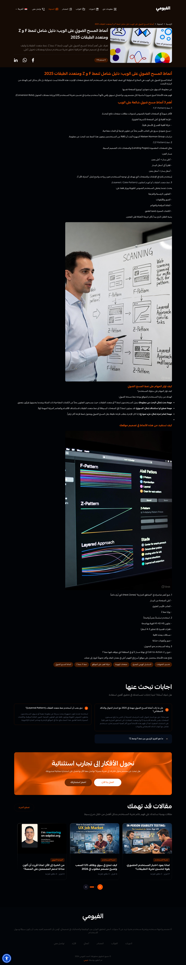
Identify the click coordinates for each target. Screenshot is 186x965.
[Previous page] (86, 887)
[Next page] (100, 887)
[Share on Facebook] (33, 60)
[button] (7, 958)
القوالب (114, 943)
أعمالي (86, 943)
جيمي (86, 960)
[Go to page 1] (92, 887)
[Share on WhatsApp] (25, 60)
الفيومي (163, 8)
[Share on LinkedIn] (16, 60)
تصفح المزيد (24, 807)
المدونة (160, 24)
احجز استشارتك (78, 782)
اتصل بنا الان (108, 782)
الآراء (74, 943)
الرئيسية (169, 24)
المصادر (100, 943)
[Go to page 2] (95, 887)
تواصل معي (59, 943)
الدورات (128, 943)
